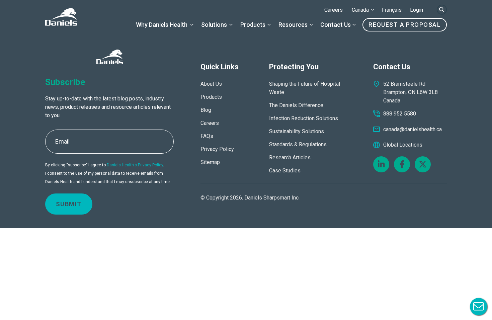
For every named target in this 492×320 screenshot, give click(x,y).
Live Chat (478, 306)
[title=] (61, 18)
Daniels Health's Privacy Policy (135, 165)
